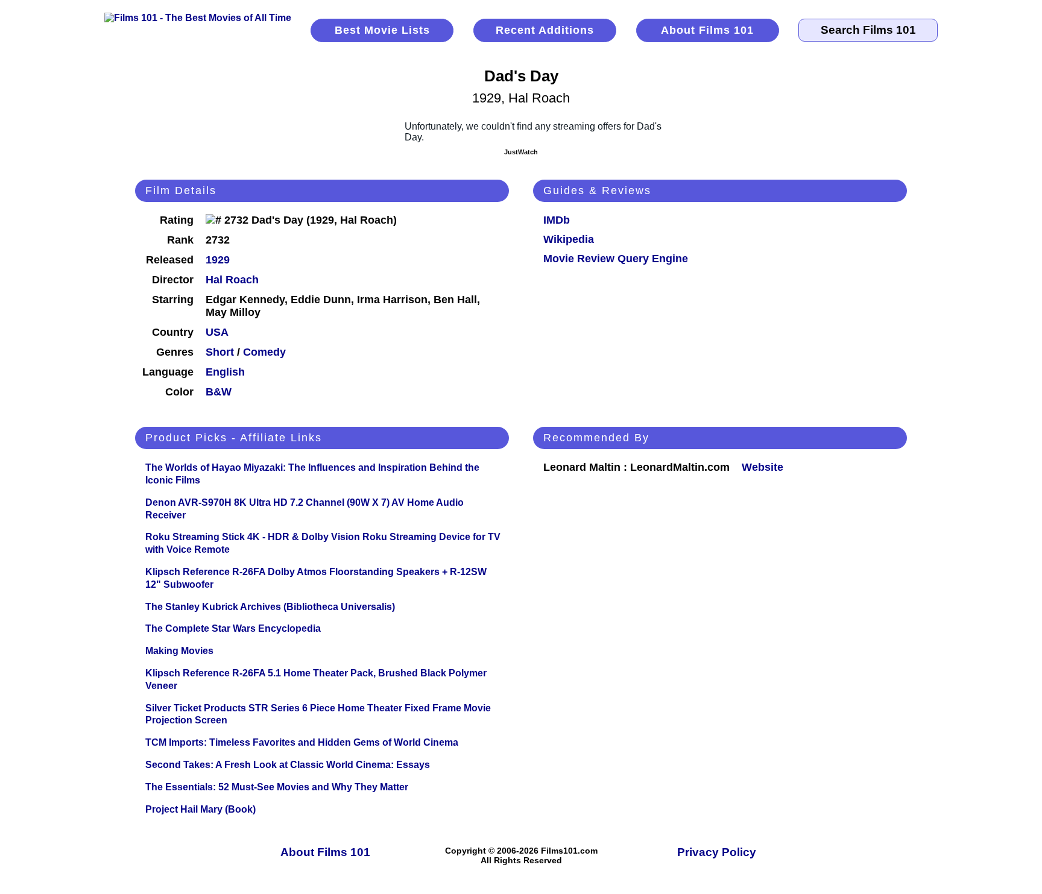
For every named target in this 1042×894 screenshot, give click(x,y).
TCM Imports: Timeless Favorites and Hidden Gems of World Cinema (301, 742)
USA (217, 332)
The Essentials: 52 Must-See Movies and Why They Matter (276, 787)
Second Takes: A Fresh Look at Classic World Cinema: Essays (287, 765)
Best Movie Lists (382, 30)
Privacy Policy (716, 852)
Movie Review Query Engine (615, 259)
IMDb (556, 220)
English (225, 372)
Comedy (264, 352)
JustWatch (521, 152)
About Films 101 (707, 30)
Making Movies (179, 651)
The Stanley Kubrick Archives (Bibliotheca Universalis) (270, 607)
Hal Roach (232, 280)
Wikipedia (568, 239)
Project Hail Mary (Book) (200, 809)
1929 (218, 260)
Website (762, 467)
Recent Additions (545, 30)
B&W (219, 392)
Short (220, 352)
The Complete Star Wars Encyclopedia (233, 628)
